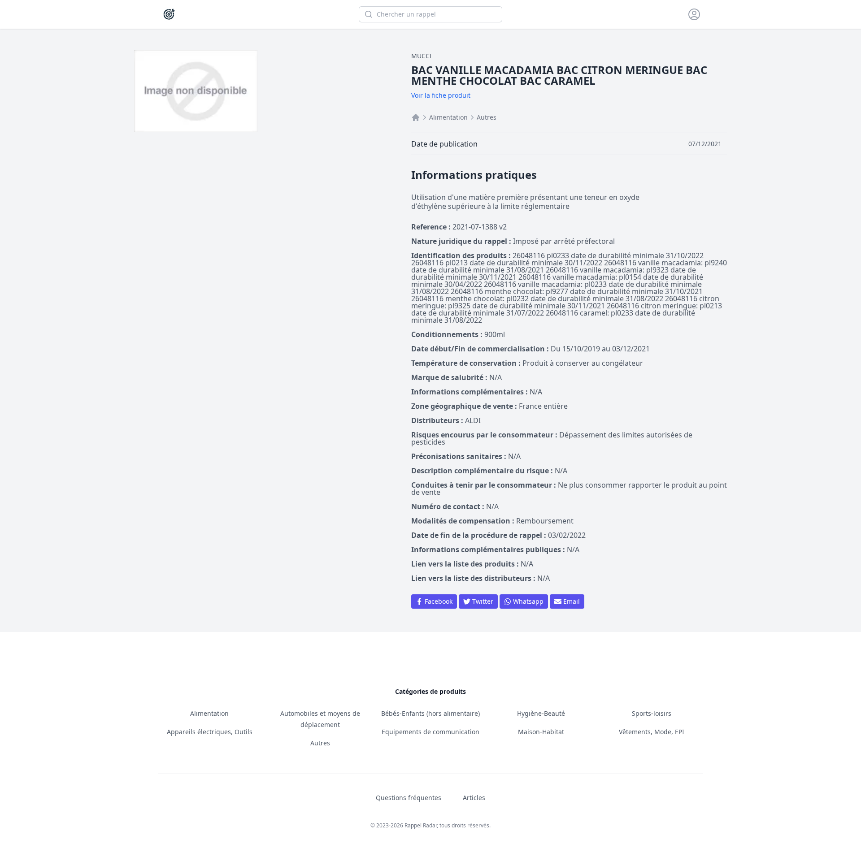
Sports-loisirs (651, 713)
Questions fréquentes (408, 797)
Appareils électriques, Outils (209, 731)
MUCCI (421, 56)
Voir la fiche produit (440, 95)
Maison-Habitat (541, 731)
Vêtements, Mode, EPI (651, 731)
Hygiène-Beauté (541, 713)
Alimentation (448, 117)
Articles (474, 797)
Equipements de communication (430, 731)
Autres (486, 117)
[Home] (415, 117)
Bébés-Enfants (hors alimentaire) (430, 713)
